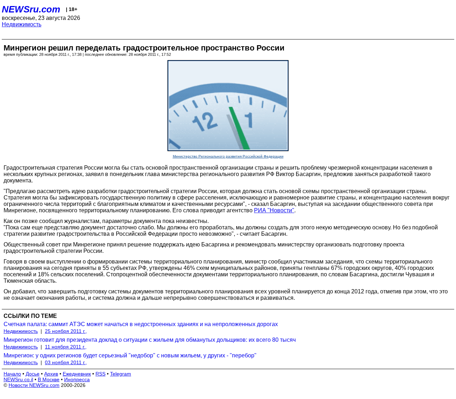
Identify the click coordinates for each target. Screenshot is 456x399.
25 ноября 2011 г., (66, 331)
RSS (100, 374)
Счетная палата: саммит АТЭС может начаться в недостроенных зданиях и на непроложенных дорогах (141, 324)
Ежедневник (77, 374)
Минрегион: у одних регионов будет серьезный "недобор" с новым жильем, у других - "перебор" (130, 355)
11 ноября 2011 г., (66, 347)
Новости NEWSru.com (34, 385)
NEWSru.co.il (18, 379)
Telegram (120, 374)
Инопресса (77, 379)
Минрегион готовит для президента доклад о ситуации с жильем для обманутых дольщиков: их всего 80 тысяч (150, 340)
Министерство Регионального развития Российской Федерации (228, 156)
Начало (12, 374)
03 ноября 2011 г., (66, 362)
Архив (51, 374)
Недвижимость (21, 24)
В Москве (48, 379)
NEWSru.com (31, 9)
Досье (33, 374)
